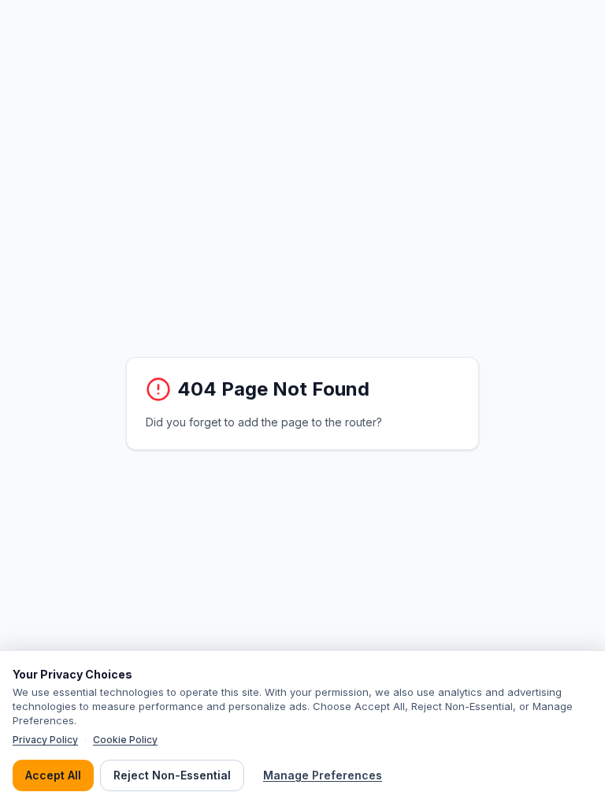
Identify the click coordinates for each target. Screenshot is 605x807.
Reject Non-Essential (172, 775)
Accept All (53, 775)
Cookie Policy (125, 740)
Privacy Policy (45, 740)
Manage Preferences (322, 775)
